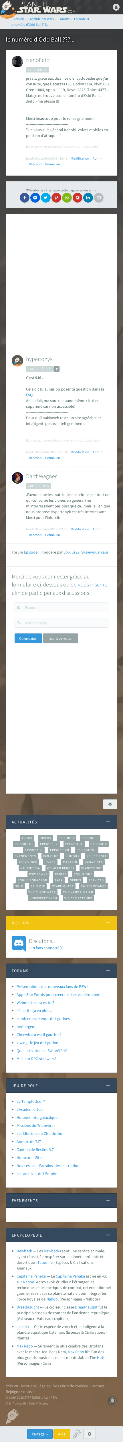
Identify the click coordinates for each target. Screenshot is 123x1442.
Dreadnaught (28, 1307)
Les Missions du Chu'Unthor (40, 1133)
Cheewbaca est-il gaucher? (39, 1034)
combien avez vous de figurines (43, 1018)
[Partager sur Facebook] (24, 198)
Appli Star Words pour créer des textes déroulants (59, 994)
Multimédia (30, 868)
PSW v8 (12, 1385)
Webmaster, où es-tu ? (35, 1002)
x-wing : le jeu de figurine (37, 1042)
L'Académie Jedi (30, 1109)
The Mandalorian (78, 892)
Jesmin (23, 1326)
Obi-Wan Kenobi (60, 868)
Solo (19, 886)
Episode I (66, 838)
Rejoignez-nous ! (20, 1391)
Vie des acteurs (78, 898)
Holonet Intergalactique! (38, 1117)
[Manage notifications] (112, 1400)
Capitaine (64, 1276)
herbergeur (26, 1026)
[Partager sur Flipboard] (77, 198)
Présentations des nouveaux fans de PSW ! (52, 986)
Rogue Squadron (32, 880)
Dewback (24, 1250)
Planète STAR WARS (45, 7)
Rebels (61, 874)
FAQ (29, 394)
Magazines (93, 862)
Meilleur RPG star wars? (36, 1058)
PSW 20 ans (38, 874)
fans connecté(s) (46, 943)
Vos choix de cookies (70, 1385)
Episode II (90, 838)
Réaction (35, 164)
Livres (50, 862)
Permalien (52, 164)
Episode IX (74, 844)
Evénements (25, 856)
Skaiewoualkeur (94, 552)
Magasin (70, 862)
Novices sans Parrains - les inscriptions (49, 1165)
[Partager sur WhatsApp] (67, 198)
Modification (80, 158)
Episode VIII (86, 850)
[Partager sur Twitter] (46, 198)
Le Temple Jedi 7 (31, 1101)
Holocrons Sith (29, 1157)
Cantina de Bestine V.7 (35, 1149)
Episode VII (59, 850)
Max (71, 1351)
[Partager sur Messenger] (35, 198)
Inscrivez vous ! (60, 638)
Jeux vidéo (28, 862)
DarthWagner (41, 476)
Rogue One (83, 874)
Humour (73, 856)
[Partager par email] (99, 198)
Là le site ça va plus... (34, 1010)
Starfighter (63, 886)
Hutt (101, 1357)
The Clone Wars (42, 892)
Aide (62, 1434)
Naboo (28, 1281)
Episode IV (49, 844)
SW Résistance (93, 886)
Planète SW (91, 868)
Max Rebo (25, 1346)
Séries (76, 880)
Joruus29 (72, 552)
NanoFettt (38, 59)
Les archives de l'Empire (37, 1173)
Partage (38, 1434)
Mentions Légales (35, 1385)
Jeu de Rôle (97, 856)
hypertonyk (39, 358)
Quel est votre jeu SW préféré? (42, 1050)
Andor (26, 838)
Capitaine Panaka (31, 1276)
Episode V (98, 844)
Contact (97, 1385)
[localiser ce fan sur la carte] (56, 369)
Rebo (79, 1351)
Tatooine (45, 1262)
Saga (58, 880)
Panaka (79, 1276)
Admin (97, 158)
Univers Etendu (43, 898)
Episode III (33, 552)
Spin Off (38, 886)
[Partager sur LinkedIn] (88, 198)
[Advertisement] (61, 281)
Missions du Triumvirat (36, 1125)
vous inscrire (92, 584)
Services (96, 880)
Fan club (50, 856)
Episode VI (34, 850)
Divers (45, 838)
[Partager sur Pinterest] (56, 198)
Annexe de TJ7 (29, 1141)
